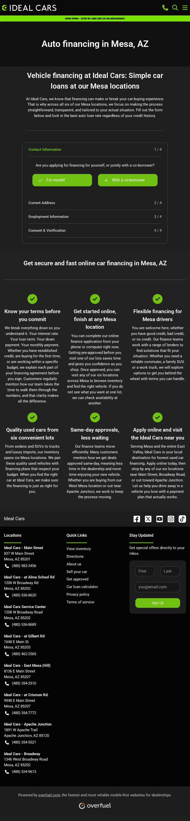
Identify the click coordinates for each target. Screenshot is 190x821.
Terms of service (80, 602)
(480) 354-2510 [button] (24, 683)
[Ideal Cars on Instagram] (169, 518)
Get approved (77, 579)
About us (74, 564)
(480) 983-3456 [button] (24, 566)
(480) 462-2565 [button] (24, 654)
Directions (75, 556)
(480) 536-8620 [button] (24, 595)
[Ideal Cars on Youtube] (157, 518)
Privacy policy (78, 594)
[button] (165, 8)
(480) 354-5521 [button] (24, 742)
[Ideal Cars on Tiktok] (180, 518)
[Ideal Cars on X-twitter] (146, 518)
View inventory (79, 549)
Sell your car (77, 572)
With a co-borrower (128, 180)
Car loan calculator (82, 587)
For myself (56, 180)
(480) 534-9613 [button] (24, 771)
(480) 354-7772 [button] (24, 713)
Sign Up (158, 603)
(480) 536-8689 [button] (24, 624)
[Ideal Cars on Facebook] (135, 518)
